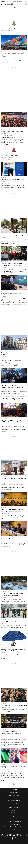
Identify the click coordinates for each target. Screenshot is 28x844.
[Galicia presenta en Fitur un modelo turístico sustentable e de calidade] (14, 638)
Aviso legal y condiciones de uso (14, 826)
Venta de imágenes (14, 803)
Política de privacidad (14, 821)
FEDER (14, 829)
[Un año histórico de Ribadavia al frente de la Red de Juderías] (14, 169)
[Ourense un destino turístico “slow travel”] (14, 225)
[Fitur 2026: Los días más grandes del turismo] (14, 528)
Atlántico (14, 812)
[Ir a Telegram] (12, 838)
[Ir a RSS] (16, 838)
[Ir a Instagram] (10, 835)
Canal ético (14, 819)
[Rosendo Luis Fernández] (14, 23)
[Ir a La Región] (8, 4)
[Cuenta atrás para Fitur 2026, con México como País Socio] (14, 755)
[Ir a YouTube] (17, 835)
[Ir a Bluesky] (21, 835)
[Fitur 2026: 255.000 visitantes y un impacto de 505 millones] (14, 42)
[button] (26, 4)
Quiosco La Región (14, 797)
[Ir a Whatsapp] (25, 835)
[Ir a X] (6, 835)
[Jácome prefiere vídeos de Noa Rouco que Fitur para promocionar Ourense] (14, 468)
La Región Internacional (14, 807)
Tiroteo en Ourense (17, 1)
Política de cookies (14, 824)
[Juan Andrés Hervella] (14, 149)
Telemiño (14, 810)
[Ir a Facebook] (2, 835)
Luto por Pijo (7, 1)
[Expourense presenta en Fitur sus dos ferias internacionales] (14, 282)
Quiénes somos (14, 792)
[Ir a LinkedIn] (14, 835)
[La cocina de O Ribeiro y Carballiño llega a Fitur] (14, 695)
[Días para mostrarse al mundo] (14, 611)
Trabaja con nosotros (14, 795)
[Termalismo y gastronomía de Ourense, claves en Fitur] (14, 342)
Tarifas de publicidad (14, 800)
